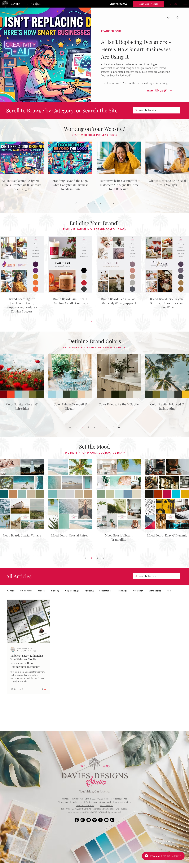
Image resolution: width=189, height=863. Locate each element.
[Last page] (119, 427)
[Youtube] (106, 820)
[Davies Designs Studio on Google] (112, 820)
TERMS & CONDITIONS (85, 805)
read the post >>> (159, 91)
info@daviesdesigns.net (116, 798)
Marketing (89, 591)
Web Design (138, 591)
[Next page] (113, 203)
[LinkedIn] (88, 820)
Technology (122, 591)
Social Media (105, 591)
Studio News (26, 591)
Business (41, 591)
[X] (100, 820)
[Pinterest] (94, 820)
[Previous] (168, 17)
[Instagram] (82, 820)
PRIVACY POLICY (106, 805)
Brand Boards (155, 591)
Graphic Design (72, 591)
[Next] (177, 17)
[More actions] (46, 649)
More (169, 591)
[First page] (69, 427)
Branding (55, 591)
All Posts (10, 591)
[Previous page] (76, 203)
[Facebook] (77, 820)
